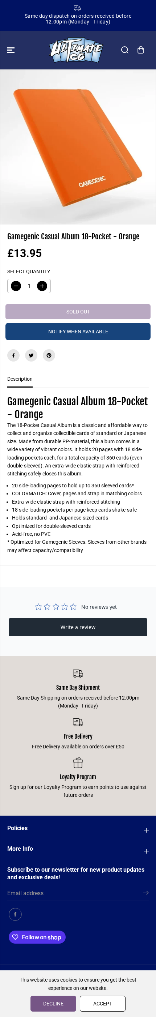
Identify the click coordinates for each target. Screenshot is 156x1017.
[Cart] (141, 50)
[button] (11, 50)
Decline (53, 1004)
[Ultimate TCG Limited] (76, 50)
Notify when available (78, 331)
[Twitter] (31, 355)
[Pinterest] (49, 355)
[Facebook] (13, 355)
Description (20, 379)
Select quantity (28, 271)
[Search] (125, 50)
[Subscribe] (146, 894)
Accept (102, 1004)
